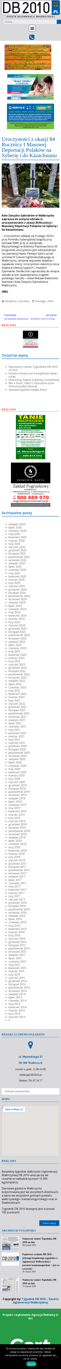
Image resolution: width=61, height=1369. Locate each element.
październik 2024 (19, 596)
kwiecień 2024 (17, 615)
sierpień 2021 (16, 720)
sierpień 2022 (16, 681)
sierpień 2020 (16, 759)
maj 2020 (14, 769)
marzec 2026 (16, 540)
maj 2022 (14, 690)
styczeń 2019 (16, 821)
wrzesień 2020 (17, 756)
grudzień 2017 (17, 863)
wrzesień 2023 (17, 638)
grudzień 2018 (17, 824)
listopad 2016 (17, 906)
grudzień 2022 (17, 668)
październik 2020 (19, 753)
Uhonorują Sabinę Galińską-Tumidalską (33, 380)
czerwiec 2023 (17, 648)
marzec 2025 (16, 580)
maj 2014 (14, 1004)
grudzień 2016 (17, 903)
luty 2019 (14, 818)
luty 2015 (14, 974)
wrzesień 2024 (17, 599)
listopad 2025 (17, 553)
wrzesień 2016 (17, 912)
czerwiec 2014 (17, 1000)
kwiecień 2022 (17, 694)
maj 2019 (14, 808)
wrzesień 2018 (17, 834)
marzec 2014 (16, 1010)
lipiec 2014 (15, 997)
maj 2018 (14, 847)
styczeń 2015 (16, 978)
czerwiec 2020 (17, 766)
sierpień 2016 (16, 916)
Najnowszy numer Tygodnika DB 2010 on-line (33, 368)
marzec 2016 (16, 932)
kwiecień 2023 (17, 655)
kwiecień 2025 (17, 576)
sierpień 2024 (16, 602)
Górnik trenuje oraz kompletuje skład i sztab (33, 374)
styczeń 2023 (16, 664)
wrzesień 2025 (17, 560)
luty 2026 (14, 544)
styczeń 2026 (16, 547)
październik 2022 (19, 674)
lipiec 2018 (15, 841)
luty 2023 (14, 661)
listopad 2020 (17, 749)
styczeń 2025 (16, 586)
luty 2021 (14, 739)
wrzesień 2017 (17, 873)
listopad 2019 (17, 788)
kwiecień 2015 (17, 968)
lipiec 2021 (15, 723)
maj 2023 (14, 651)
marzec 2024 (16, 619)
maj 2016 (14, 926)
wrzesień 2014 (17, 991)
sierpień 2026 (16, 524)
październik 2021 (19, 713)
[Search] (59, 22)
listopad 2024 (17, 593)
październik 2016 (19, 909)
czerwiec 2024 (17, 609)
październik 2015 (19, 948)
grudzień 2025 (17, 550)
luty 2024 (14, 622)
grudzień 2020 (17, 746)
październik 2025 (19, 557)
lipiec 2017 (15, 880)
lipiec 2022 (15, 684)
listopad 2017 (17, 867)
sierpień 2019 (16, 798)
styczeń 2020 (16, 782)
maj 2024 (14, 612)
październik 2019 (19, 792)
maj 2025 (14, 573)
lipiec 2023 (15, 645)
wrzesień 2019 (17, 795)
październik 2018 (19, 831)
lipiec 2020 (15, 762)
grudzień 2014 (17, 981)
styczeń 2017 (16, 899)
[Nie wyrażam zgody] (56, 1356)
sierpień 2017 (16, 876)
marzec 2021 (16, 736)
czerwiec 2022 (17, 687)
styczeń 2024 (16, 625)
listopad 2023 (17, 632)
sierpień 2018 (16, 837)
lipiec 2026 (15, 527)
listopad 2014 (17, 984)
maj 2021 (14, 730)
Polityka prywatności (17, 1091)
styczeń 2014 (16, 1017)
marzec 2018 (16, 854)
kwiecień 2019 (17, 811)
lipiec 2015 (15, 958)
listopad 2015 (17, 945)
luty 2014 (14, 1014)
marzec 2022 (16, 697)
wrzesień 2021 (17, 717)
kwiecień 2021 (17, 733)
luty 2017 (14, 896)
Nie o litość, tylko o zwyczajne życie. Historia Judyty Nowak (31, 384)
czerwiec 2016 (17, 922)
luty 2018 (14, 857)
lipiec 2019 (15, 801)
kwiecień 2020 (17, 772)
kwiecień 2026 (17, 537)
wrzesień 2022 (17, 677)
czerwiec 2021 (17, 726)
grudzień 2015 (17, 942)
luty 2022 (14, 700)
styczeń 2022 (16, 704)
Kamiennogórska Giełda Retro (27, 390)
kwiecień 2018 (17, 850)
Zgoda (31, 1364)
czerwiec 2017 (17, 883)
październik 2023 (19, 635)
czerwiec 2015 (17, 961)
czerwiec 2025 (17, 570)
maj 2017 (14, 886)
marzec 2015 (16, 971)
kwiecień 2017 (17, 889)
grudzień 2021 (17, 707)
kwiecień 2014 (17, 1007)
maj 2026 (14, 534)
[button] (32, 28)
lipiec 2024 (15, 606)
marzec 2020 (16, 775)
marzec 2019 (16, 815)
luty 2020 (14, 779)
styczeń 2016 (16, 938)
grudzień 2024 (17, 589)
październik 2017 (19, 870)
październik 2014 (19, 987)
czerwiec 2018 (17, 844)
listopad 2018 (17, 827)
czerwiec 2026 (17, 531)
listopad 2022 (17, 671)
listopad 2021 (17, 710)
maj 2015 (14, 965)
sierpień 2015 (16, 955)
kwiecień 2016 (17, 929)
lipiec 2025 (15, 566)
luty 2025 (14, 583)
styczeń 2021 (16, 743)
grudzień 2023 (17, 628)
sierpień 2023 (16, 642)
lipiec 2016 (15, 919)
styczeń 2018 (16, 860)
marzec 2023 (16, 658)
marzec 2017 (16, 893)
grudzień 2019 (17, 785)
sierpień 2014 (16, 994)
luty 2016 (14, 935)
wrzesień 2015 (17, 952)
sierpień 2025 (16, 563)
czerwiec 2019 (17, 805)
